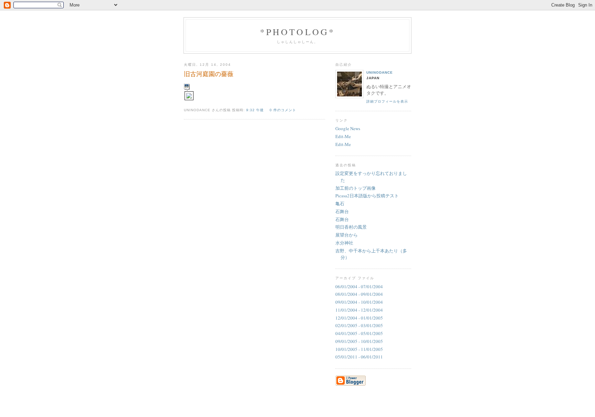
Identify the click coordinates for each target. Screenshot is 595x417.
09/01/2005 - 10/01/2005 (359, 341)
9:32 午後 (255, 110)
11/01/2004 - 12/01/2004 (359, 310)
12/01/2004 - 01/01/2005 (359, 318)
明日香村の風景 (351, 227)
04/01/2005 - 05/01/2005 (359, 333)
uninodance (379, 72)
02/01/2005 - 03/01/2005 (359, 325)
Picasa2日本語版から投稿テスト (367, 195)
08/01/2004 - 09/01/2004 (359, 294)
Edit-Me (343, 136)
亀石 (339, 203)
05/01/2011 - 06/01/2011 (359, 357)
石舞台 (342, 211)
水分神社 (344, 243)
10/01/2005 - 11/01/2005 (359, 349)
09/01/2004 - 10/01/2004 (359, 302)
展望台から (346, 235)
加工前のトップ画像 (355, 188)
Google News (347, 128)
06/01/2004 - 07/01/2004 (359, 286)
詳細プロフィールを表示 (387, 101)
